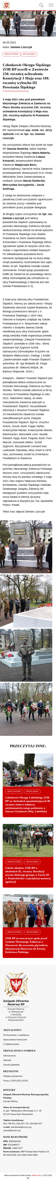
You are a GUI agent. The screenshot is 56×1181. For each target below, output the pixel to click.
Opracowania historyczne (15, 1039)
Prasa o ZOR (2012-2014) (15, 1080)
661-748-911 (9, 1123)
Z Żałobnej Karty (11, 1044)
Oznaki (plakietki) (11, 1064)
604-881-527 (36, 1123)
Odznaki (7, 1060)
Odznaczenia (9, 1055)
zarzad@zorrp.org (11, 1130)
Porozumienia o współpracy (16, 1035)
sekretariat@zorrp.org (21, 1127)
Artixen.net (36, 1175)
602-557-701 (23, 1123)
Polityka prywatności (12, 1076)
